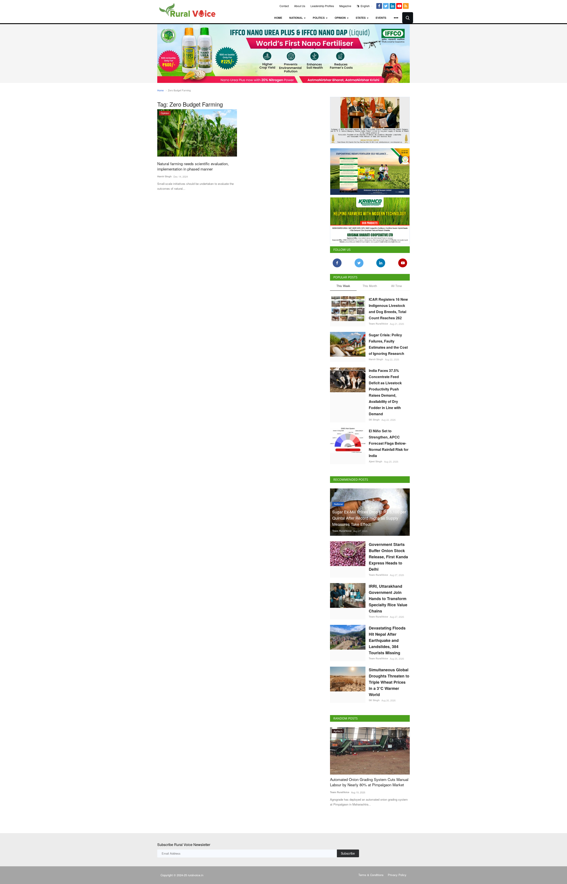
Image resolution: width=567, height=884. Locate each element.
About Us (299, 6)
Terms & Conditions (371, 875)
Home (278, 18)
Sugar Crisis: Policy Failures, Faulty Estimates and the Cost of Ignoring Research (388, 344)
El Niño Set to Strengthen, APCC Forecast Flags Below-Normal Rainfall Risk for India (388, 443)
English (364, 6)
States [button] (361, 18)
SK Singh (374, 419)
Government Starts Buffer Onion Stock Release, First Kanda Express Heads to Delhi (388, 556)
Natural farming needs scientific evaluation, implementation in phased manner (193, 166)
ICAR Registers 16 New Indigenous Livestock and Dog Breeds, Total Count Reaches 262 (388, 308)
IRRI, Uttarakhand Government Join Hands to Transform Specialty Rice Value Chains (388, 598)
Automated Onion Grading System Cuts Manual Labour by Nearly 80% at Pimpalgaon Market (369, 782)
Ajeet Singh (375, 461)
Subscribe (348, 853)
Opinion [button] (340, 18)
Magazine (345, 6)
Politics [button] (319, 18)
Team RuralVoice (378, 323)
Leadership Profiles (322, 6)
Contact (284, 6)
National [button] (296, 18)
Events (381, 18)
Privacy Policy (397, 875)
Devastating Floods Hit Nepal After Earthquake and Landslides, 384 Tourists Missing (387, 640)
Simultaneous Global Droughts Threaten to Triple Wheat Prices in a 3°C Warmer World (389, 682)
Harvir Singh (164, 176)
